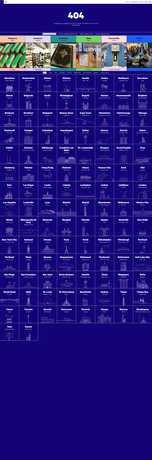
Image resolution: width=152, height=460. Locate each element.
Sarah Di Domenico (114, 69)
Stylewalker (39, 69)
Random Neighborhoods (102, 34)
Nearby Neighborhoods (86, 34)
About (141, 2)
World (44, 72)
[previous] (27, 55)
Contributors (134, 2)
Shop (146, 2)
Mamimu (89, 69)
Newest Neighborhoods (49, 34)
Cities (127, 2)
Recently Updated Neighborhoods (68, 34)
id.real (13, 69)
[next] (23, 55)
